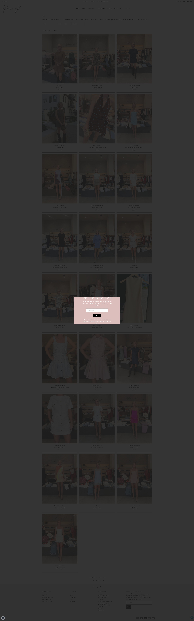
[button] (3, 618)
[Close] (118, 298)
